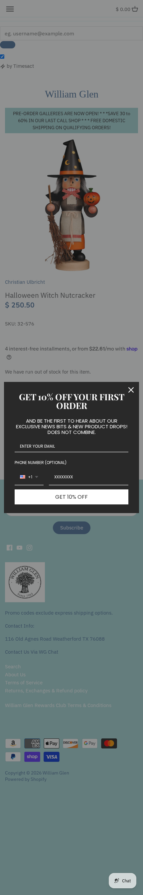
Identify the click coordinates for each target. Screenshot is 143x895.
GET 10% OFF (71, 497)
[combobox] (29, 477)
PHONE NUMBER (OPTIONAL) (41, 462)
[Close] (131, 390)
